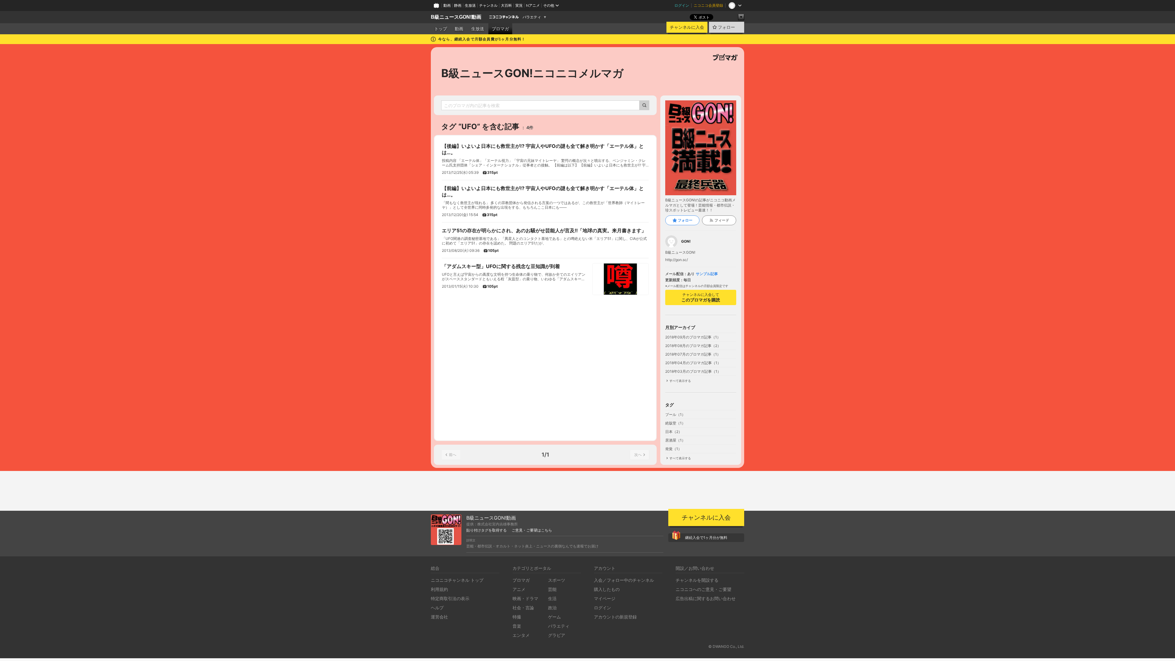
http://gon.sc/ (676, 260)
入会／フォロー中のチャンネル (624, 580)
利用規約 (439, 589)
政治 (552, 607)
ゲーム (554, 616)
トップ (440, 28)
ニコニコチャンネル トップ (457, 580)
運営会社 (439, 616)
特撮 (517, 616)
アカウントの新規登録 (615, 616)
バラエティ (532, 17)
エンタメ (521, 635)
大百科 (506, 5)
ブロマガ (500, 28)
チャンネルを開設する (697, 580)
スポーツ (556, 580)
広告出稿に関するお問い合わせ (706, 598)
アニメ (519, 589)
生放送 (470, 5)
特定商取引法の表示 (450, 598)
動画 (447, 5)
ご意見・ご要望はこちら (532, 530)
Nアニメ (533, 5)
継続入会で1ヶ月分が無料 (706, 537)
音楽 (517, 626)
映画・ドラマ (525, 598)
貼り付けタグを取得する (486, 530)
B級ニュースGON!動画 (456, 17)
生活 (552, 598)
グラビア (556, 635)
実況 (519, 5)
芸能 (552, 589)
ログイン (681, 5)
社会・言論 (523, 607)
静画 (457, 5)
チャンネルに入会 (687, 27)
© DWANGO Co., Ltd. (726, 646)
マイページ (604, 598)
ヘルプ (437, 607)
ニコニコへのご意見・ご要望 (703, 589)
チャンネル (488, 5)
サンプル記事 (707, 274)
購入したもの (607, 589)
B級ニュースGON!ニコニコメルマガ (532, 73)
